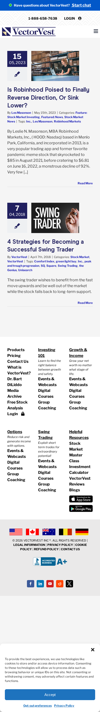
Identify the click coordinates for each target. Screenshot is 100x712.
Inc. (28, 121)
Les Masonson (21, 112)
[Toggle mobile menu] (96, 31)
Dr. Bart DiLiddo (14, 382)
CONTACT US (70, 549)
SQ (43, 265)
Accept (50, 695)
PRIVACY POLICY (60, 545)
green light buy (66, 261)
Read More (85, 183)
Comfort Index (44, 261)
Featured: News (52, 117)
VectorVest (19, 257)
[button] (92, 649)
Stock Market (79, 257)
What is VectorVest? (19, 370)
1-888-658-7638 (42, 18)
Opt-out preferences (37, 705)
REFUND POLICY (46, 549)
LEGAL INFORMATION (29, 545)
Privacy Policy (64, 705)
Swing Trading (68, 265)
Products (16, 350)
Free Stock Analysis (17, 405)
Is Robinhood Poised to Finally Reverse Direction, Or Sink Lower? (48, 97)
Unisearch (25, 270)
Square (51, 265)
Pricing (14, 355)
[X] (69, 583)
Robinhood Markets (67, 121)
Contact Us (17, 361)
